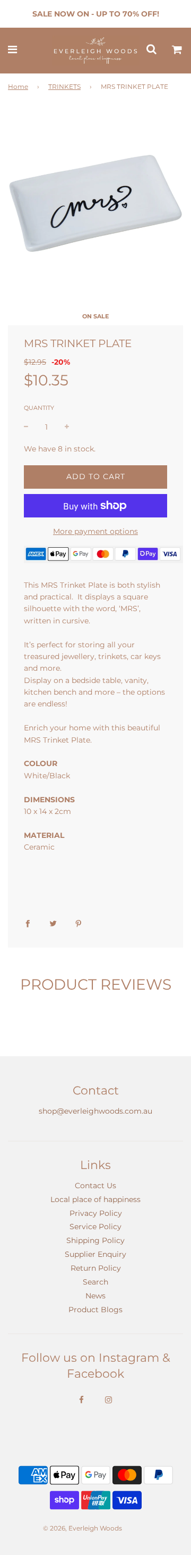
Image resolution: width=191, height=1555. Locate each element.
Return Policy (96, 1268)
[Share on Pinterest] (78, 922)
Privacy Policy (96, 1213)
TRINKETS (64, 86)
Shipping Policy (95, 1240)
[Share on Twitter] (53, 922)
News (95, 1296)
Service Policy (95, 1226)
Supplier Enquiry (95, 1254)
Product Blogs (95, 1309)
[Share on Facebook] (27, 922)
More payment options (95, 531)
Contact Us (95, 1185)
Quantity (39, 408)
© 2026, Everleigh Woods (82, 1528)
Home (18, 86)
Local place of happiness (95, 1199)
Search (95, 1282)
